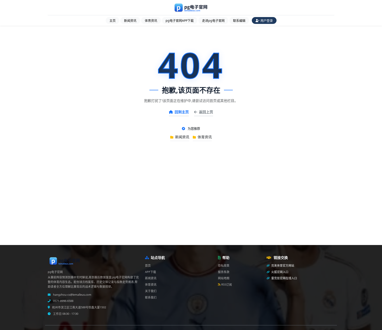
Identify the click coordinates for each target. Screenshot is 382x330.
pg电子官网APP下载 (180, 20)
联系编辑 (239, 20)
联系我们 (151, 297)
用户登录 (266, 20)
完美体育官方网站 (282, 265)
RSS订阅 (226, 284)
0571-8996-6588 (62, 301)
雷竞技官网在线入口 (284, 278)
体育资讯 (151, 20)
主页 (112, 20)
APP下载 (150, 272)
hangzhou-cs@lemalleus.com (71, 295)
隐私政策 (223, 265)
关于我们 (151, 291)
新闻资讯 (130, 20)
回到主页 (182, 112)
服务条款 (223, 272)
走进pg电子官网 (213, 20)
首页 (148, 265)
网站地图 (223, 278)
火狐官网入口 (279, 272)
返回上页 (206, 112)
